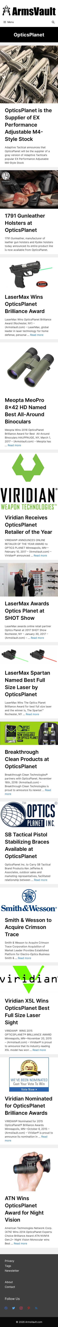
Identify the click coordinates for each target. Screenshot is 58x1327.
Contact (10, 1286)
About (9, 1282)
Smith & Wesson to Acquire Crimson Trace (28, 927)
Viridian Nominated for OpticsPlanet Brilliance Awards (28, 1105)
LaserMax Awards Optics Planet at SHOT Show (27, 610)
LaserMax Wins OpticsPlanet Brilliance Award (25, 304)
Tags (8, 1265)
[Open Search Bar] (53, 22)
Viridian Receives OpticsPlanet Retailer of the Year (28, 524)
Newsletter (12, 1270)
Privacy (9, 1261)
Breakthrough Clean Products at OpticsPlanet (27, 759)
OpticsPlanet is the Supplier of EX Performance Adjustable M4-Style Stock (28, 124)
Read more (36, 334)
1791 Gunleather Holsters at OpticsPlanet (25, 223)
